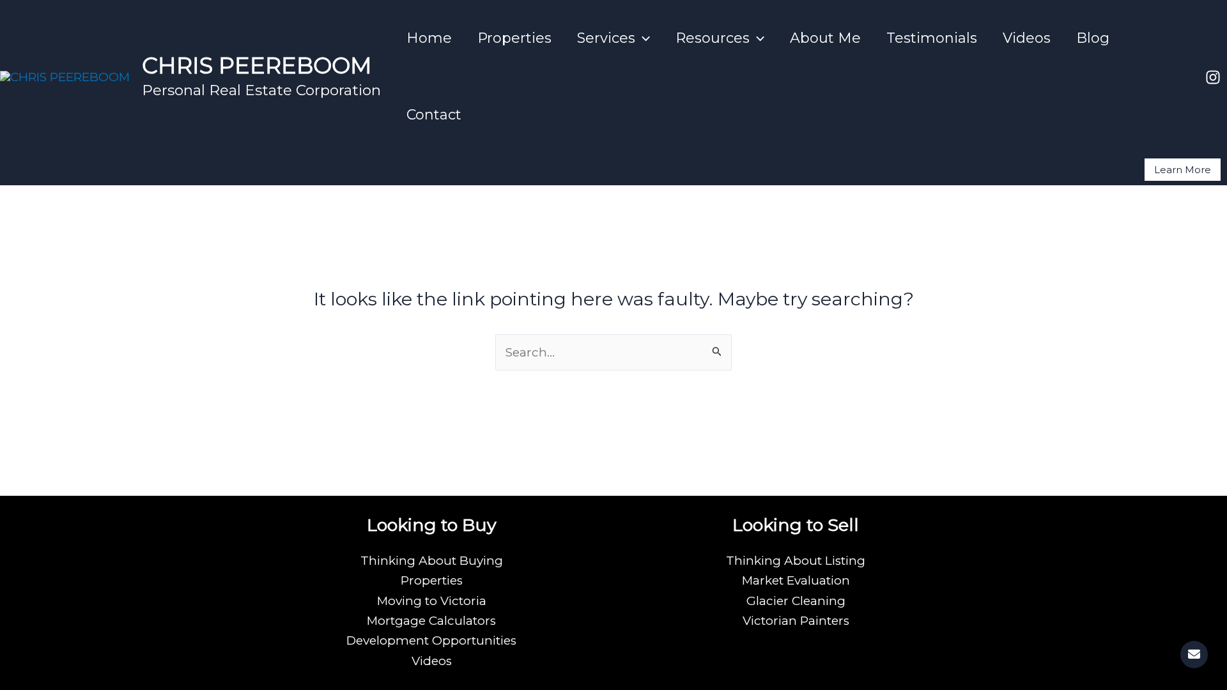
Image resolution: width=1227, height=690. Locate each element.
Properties (514, 38)
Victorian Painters (796, 620)
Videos (1027, 38)
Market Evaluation (796, 580)
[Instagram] (1213, 77)
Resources (712, 38)
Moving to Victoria (431, 601)
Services (606, 38)
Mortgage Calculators (431, 620)
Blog (1092, 38)
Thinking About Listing (795, 560)
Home (429, 38)
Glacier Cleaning (795, 601)
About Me (825, 38)
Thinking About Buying (431, 560)
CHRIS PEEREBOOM (257, 65)
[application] (642, 38)
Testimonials (931, 38)
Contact (433, 114)
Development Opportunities (431, 640)
